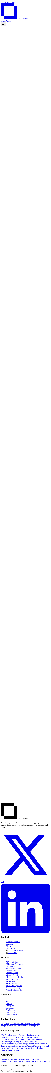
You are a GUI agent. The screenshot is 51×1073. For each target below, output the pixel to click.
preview (16, 98)
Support (9, 1004)
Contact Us (10, 1008)
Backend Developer (16, 1048)
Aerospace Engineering (27, 1035)
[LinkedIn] (25, 932)
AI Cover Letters (12, 962)
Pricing (8, 21)
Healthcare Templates (17, 1026)
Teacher (34, 1039)
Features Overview (13, 942)
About (8, 999)
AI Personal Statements (14, 964)
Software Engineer (27, 1042)
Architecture (11, 1037)
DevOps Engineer (30, 1048)
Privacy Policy (11, 1012)
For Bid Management (14, 986)
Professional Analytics (14, 990)
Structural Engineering (18, 1039)
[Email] (2, 882)
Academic (15, 1035)
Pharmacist (38, 1046)
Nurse (29, 1039)
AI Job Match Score (13, 968)
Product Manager (13, 1050)
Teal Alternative (15, 1062)
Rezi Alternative (28, 1059)
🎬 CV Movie (11, 953)
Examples (9, 944)
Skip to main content (8, 2)
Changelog (10, 1006)
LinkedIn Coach (12, 973)
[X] (25, 879)
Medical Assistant (27, 1046)
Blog (7, 1001)
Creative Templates (25, 1024)
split (10, 98)
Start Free (5, 74)
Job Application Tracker (15, 977)
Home (3, 21)
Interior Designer (13, 1044)
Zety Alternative (27, 1062)
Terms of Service (12, 1014)
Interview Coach (12, 975)
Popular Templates (32, 1026)
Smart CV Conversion (14, 979)
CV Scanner (10, 948)
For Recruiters (11, 981)
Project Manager (14, 1042)
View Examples (18, 74)
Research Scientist (14, 1046)
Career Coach (11, 971)
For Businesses (11, 983)
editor (6, 98)
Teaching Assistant (27, 1044)
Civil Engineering (23, 1037)
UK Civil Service (12, 966)
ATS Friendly (6, 1035)
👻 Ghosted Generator (14, 950)
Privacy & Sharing (13, 988)
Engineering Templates (9, 1024)
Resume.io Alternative (41, 1062)
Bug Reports (10, 1010)
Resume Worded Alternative (11, 1059)
